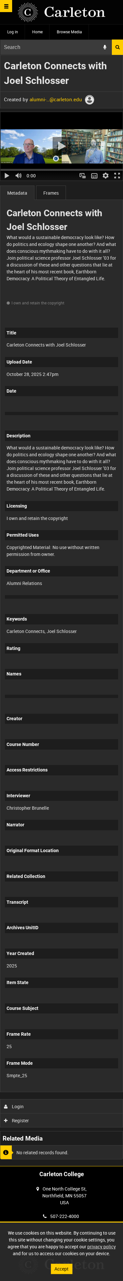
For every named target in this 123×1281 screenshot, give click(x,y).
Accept (61, 1269)
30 (81, 1090)
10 (45, 1090)
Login (17, 1106)
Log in (12, 31)
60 (98, 1090)
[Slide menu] (6, 6)
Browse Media (69, 31)
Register (20, 1120)
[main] (61, 609)
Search (117, 47)
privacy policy (101, 1246)
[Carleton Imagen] (61, 12)
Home (37, 31)
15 (63, 1090)
